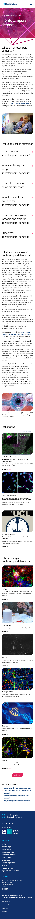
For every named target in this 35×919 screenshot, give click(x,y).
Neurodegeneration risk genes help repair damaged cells (17, 452)
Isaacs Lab (17, 753)
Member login (6, 847)
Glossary (4, 865)
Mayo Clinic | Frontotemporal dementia (17, 801)
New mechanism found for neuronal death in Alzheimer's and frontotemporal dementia (17, 490)
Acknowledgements (8, 863)
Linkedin (6, 823)
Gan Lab (17, 650)
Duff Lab (17, 582)
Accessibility (6, 860)
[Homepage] (12, 819)
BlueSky (13, 823)
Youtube (9, 823)
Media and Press (7, 868)
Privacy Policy (5, 908)
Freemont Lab (17, 617)
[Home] (3, 15)
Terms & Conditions (6, 904)
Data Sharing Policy (6, 901)
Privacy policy (6, 857)
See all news (27, 432)
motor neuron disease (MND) (20, 103)
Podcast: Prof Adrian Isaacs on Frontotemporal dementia (17, 529)
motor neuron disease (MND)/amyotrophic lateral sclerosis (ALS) (16, 334)
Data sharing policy (8, 852)
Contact (4, 844)
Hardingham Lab (17, 684)
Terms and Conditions (9, 855)
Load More (17, 775)
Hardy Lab (17, 718)
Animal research (7, 849)
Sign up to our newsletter (10, 871)
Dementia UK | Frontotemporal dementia (17, 788)
